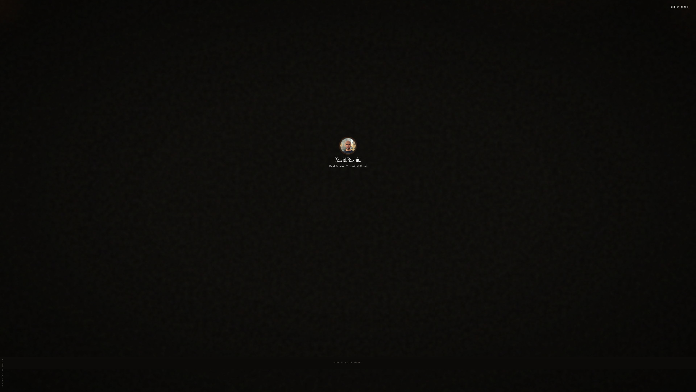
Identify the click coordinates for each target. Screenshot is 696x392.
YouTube (348, 191)
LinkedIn (348, 215)
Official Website (348, 179)
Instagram (348, 203)
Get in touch (681, 7)
